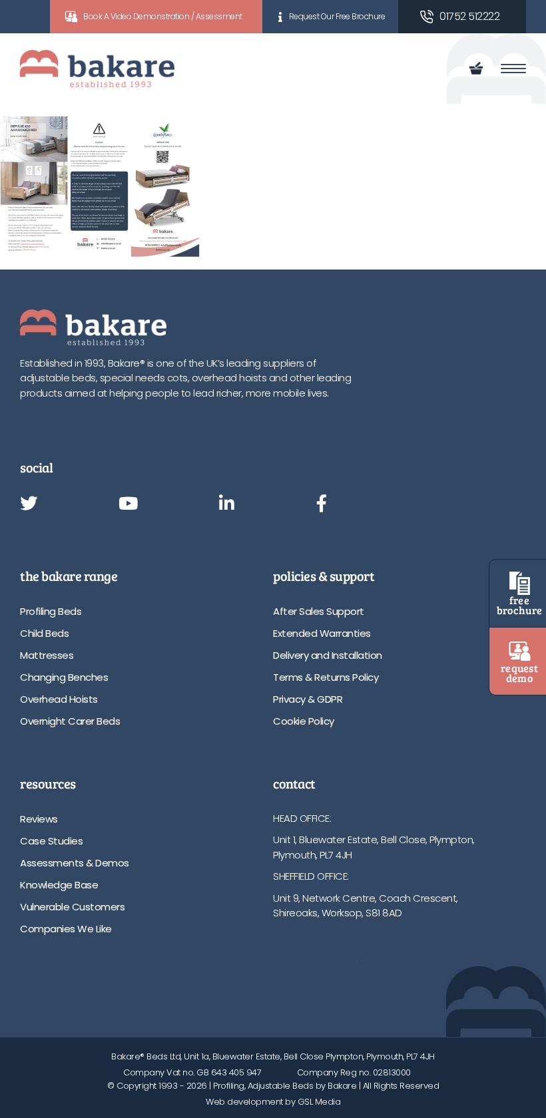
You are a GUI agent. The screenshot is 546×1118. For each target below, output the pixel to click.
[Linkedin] (226, 504)
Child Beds (44, 633)
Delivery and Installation (327, 655)
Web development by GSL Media (273, 1101)
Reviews (39, 819)
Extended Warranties (322, 633)
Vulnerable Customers (72, 907)
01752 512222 (469, 16)
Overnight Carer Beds (70, 721)
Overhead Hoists (59, 699)
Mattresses (46, 655)
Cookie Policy (303, 721)
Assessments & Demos (74, 863)
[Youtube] (128, 504)
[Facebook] (321, 504)
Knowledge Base (59, 885)
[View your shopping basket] (478, 68)
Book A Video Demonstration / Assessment (162, 16)
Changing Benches (64, 677)
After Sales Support (318, 611)
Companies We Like (66, 929)
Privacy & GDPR (307, 699)
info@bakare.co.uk (315, 956)
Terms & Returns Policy (325, 677)
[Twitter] (28, 504)
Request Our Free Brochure (337, 16)
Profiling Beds (50, 611)
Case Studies (51, 841)
